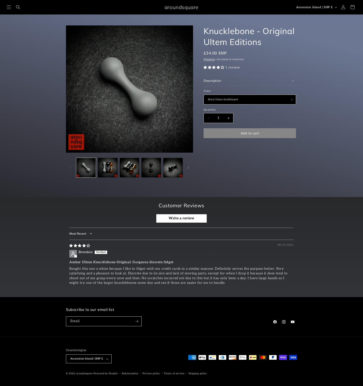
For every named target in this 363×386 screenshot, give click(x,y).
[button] (8, 7)
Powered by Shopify (105, 373)
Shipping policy (198, 373)
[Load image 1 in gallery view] (86, 167)
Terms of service (174, 373)
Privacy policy (151, 373)
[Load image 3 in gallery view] (129, 167)
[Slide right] (188, 167)
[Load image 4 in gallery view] (151, 167)
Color (207, 91)
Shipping (209, 59)
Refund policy (130, 373)
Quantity (210, 109)
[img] (79, 246)
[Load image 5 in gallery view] (173, 167)
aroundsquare (84, 373)
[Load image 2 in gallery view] (107, 167)
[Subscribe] (136, 321)
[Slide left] (70, 167)
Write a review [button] (181, 218)
